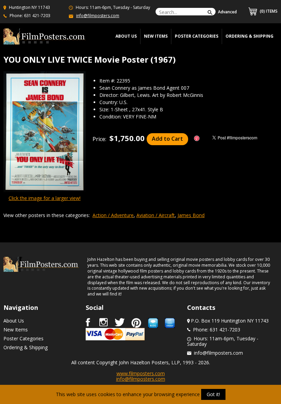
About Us (13, 320)
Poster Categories (196, 36)
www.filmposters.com (141, 373)
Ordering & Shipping (249, 36)
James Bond (191, 215)
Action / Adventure (113, 215)
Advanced (227, 12)
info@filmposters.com (97, 15)
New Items (156, 36)
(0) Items (268, 11)
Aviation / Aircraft (155, 215)
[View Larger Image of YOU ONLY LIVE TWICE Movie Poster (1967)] (44, 132)
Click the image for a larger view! (45, 198)
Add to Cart (167, 138)
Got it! (213, 394)
